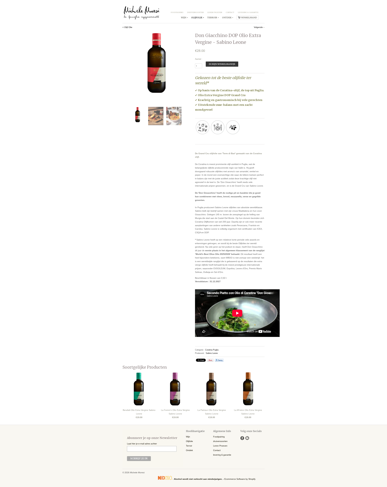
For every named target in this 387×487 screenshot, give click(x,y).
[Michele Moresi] (141, 11)
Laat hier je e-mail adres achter (142, 443)
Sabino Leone (212, 353)
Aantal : (198, 59)
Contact (230, 12)
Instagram (247, 438)
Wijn (184, 17)
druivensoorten (195, 12)
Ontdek (227, 17)
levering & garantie (248, 12)
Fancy (219, 360)
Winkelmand (249, 17)
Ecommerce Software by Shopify (239, 479)
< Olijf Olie (127, 27)
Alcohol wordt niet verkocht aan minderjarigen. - (199, 479)
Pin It (210, 360)
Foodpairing (177, 12)
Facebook (242, 438)
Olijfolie (197, 17)
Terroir (212, 17)
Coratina (208, 350)
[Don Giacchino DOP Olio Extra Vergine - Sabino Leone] (157, 62)
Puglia (215, 350)
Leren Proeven (214, 12)
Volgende (258, 27)
